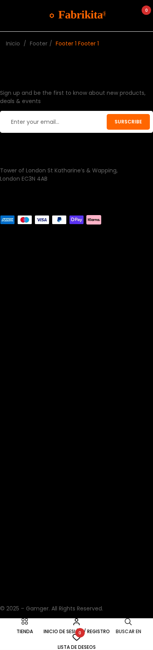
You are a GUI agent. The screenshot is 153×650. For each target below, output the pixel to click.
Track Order (16, 270)
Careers (11, 336)
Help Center (16, 402)
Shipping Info (17, 303)
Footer (38, 43)
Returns (10, 286)
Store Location (20, 600)
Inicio (13, 43)
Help (6, 319)
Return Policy (17, 452)
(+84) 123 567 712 (23, 211)
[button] (142, 15)
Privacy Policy (18, 584)
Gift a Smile (16, 518)
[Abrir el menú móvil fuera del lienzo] (10, 15)
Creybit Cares (19, 534)
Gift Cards (14, 352)
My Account (16, 419)
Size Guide (14, 551)
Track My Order (21, 435)
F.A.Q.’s (9, 567)
